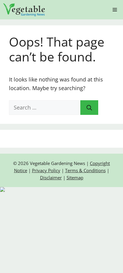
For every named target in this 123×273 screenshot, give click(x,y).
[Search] (89, 107)
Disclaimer (51, 178)
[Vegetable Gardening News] (24, 9)
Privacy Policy (46, 170)
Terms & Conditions (85, 170)
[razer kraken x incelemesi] (61, 189)
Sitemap (75, 178)
